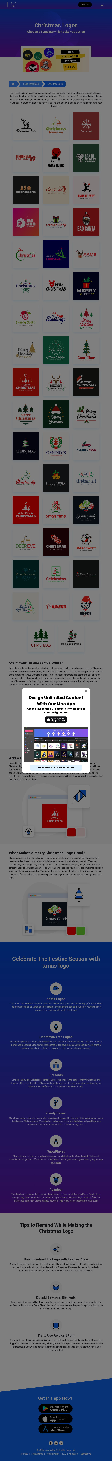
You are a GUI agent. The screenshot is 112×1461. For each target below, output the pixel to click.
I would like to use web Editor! (56, 764)
